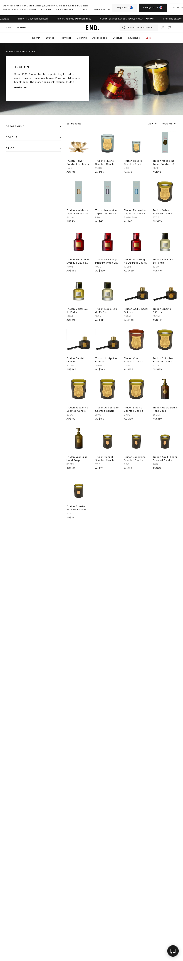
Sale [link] (148, 37)
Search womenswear (140, 27)
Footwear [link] (65, 37)
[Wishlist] (169, 27)
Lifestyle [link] (118, 37)
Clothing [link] (82, 37)
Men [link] (8, 27)
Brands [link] (50, 37)
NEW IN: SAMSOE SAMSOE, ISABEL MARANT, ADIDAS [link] (123, 19)
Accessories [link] (99, 37)
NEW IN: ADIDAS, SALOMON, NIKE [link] (70, 19)
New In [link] (36, 37)
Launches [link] (134, 37)
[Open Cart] (175, 27)
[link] (91, 27)
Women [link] (21, 27)
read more (20, 87)
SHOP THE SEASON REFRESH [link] (29, 19)
